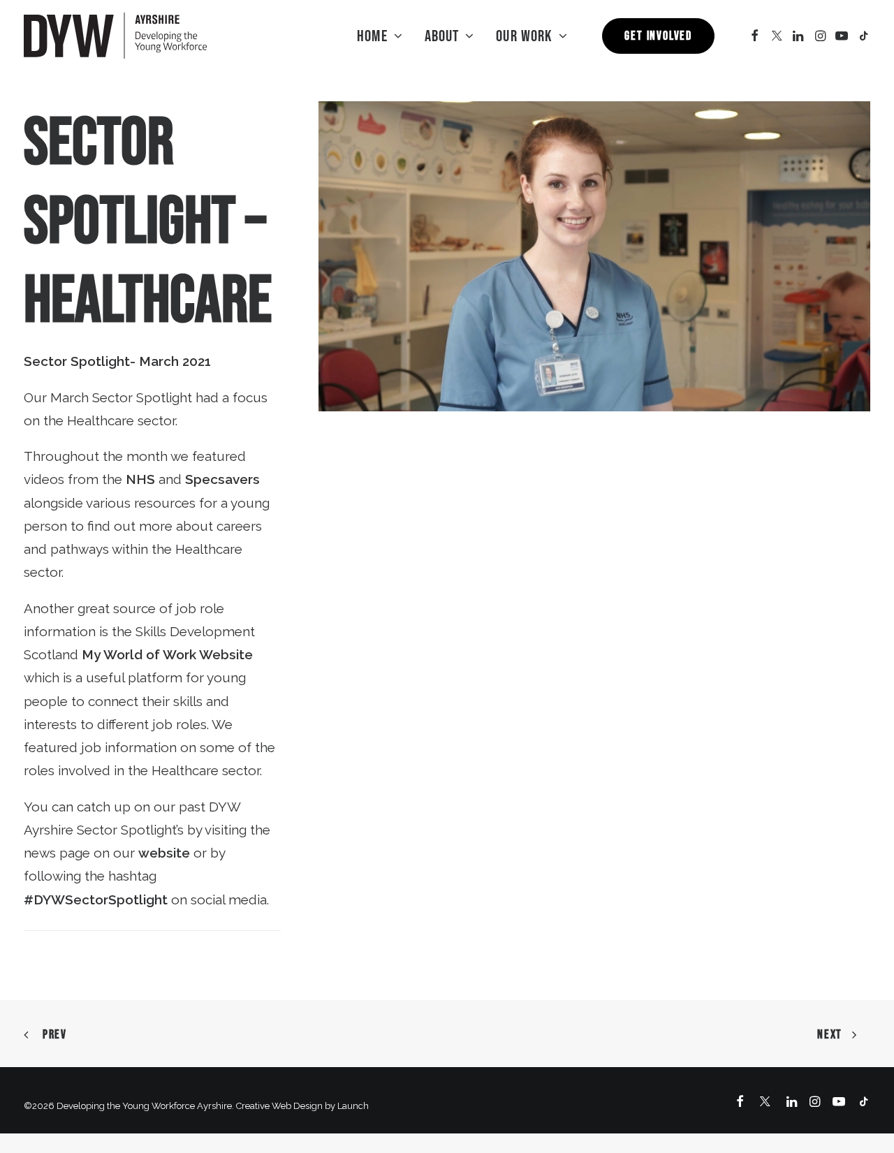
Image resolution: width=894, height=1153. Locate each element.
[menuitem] (380, 35)
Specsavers (222, 479)
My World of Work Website (167, 654)
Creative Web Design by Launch (302, 1106)
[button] (754, 35)
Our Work (524, 36)
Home (372, 36)
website (164, 852)
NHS (140, 479)
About (442, 36)
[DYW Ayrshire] (115, 36)
